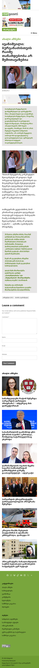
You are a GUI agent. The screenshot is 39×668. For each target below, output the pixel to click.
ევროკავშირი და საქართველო (14, 632)
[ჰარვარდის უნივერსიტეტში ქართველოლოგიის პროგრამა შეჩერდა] (19, 487)
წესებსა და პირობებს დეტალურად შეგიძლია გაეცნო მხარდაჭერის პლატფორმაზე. (18, 287)
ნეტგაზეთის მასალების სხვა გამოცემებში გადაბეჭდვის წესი (16, 664)
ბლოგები (5, 607)
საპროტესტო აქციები (10, 622)
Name (4, 337)
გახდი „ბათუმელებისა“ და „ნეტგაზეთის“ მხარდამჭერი (17, 275)
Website (4, 354)
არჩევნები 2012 (8, 297)
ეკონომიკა (6, 594)
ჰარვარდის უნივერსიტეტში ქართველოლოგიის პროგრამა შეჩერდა (18, 501)
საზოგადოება (7, 591)
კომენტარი (6, 597)
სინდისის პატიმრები (10, 619)
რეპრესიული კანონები (11, 629)
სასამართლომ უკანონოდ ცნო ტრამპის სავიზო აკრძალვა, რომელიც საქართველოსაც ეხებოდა (18, 436)
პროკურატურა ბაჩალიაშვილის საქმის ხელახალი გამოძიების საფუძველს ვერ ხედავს (19, 564)
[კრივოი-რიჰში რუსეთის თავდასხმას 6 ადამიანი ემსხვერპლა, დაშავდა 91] (19, 518)
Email (3, 346)
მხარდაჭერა (9, 29)
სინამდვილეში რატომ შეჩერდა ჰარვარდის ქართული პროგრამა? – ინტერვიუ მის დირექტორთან (19, 402)
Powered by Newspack (9, 661)
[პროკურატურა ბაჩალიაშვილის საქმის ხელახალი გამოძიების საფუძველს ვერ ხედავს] (19, 549)
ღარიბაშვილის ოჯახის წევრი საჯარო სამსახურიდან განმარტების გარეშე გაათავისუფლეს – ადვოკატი (18, 469)
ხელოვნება (6, 600)
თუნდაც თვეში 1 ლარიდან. (16, 280)
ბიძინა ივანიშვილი (21, 297)
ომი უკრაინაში (7, 626)
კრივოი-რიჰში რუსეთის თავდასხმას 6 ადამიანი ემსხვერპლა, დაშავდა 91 (16, 533)
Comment (5, 317)
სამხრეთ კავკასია (9, 604)
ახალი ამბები (11, 39)
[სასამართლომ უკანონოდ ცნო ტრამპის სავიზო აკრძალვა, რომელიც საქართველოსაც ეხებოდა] (19, 420)
